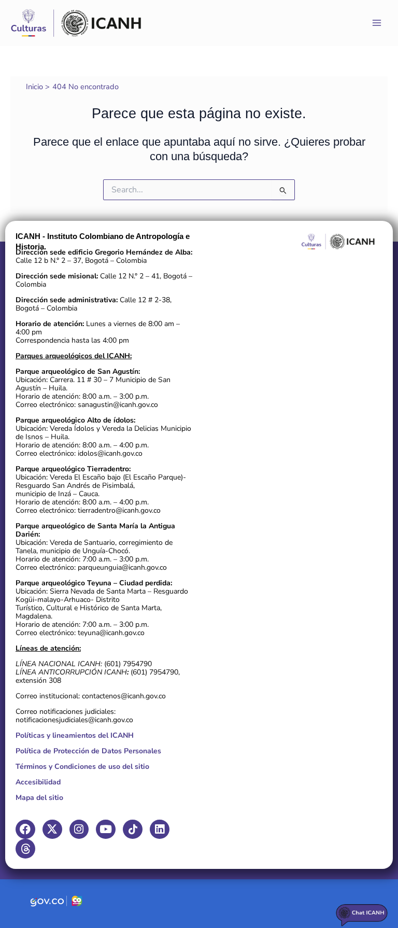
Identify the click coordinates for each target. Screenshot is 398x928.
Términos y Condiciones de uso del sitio (82, 766)
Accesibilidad (38, 782)
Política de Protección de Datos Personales (88, 751)
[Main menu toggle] (377, 23)
